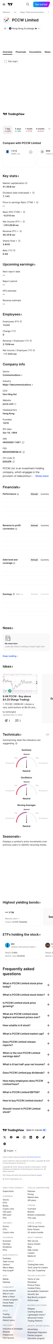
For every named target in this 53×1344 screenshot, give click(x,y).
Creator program (10, 1299)
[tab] (34, 494)
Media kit (32, 1256)
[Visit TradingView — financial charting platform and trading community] (14, 114)
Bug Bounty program (37, 1297)
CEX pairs (7, 1212)
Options (6, 1264)
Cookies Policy (34, 1288)
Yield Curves (8, 1261)
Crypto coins (8, 1209)
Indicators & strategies (13, 1329)
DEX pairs (7, 1215)
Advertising (33, 1329)
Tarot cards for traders (38, 1267)
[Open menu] (4, 4)
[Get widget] (47, 734)
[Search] (27, 4)
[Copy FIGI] (23, 452)
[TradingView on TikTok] (44, 1137)
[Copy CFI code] (13, 461)
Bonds (5, 1206)
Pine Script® (8, 1270)
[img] (36, 28)
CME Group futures (36, 1226)
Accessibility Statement (38, 1291)
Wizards (6, 1332)
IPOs (5, 1250)
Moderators (8, 1305)
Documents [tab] (35, 52)
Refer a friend (9, 1296)
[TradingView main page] (10, 4)
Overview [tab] (7, 52)
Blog (30, 1247)
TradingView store (36, 1264)
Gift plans (32, 1200)
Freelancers (8, 1335)
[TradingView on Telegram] (37, 1137)
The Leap (32, 1218)
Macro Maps (8, 1267)
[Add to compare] (30, 152)
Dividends (7, 1247)
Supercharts (8, 1191)
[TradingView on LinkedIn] (31, 1137)
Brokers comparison (36, 1215)
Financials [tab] (21, 52)
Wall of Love (8, 1293)
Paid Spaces (8, 1338)
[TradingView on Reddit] (5, 1144)
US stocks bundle (35, 1232)
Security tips (33, 1294)
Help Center (33, 1250)
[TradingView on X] (5, 1137)
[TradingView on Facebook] (11, 1137)
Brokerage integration (37, 1332)
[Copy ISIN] (23, 442)
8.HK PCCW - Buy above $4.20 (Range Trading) (17, 698)
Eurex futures (33, 1229)
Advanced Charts (35, 1318)
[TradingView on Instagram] (24, 1137)
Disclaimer (32, 1282)
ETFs (5, 1203)
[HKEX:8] (5, 691)
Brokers (31, 1212)
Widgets (31, 1308)
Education (7, 1317)
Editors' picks (9, 1320)
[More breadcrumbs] (15, 12)
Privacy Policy (34, 1285)
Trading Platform (35, 1321)
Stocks (6, 1199)
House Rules (8, 1302)
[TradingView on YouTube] (18, 1137)
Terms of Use (33, 1279)
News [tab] (48, 52)
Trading (6, 1314)
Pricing (31, 1194)
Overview (32, 1209)
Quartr (39, 1175)
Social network (9, 1290)
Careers (31, 1253)
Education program (36, 1338)
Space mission (34, 1244)
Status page (33, 1300)
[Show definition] (26, 183)
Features (31, 1191)
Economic (7, 1241)
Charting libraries (35, 1312)
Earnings (6, 1244)
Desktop (6, 1282)
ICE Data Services (34, 1157)
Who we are (33, 1241)
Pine (5, 1218)
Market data (33, 1197)
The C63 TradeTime (36, 1270)
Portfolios (7, 1258)
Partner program (35, 1335)
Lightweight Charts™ (37, 1315)
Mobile (6, 1279)
